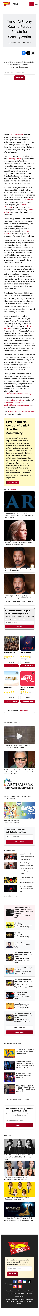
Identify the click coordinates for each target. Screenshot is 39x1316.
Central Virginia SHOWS (13, 902)
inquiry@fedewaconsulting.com (17, 405)
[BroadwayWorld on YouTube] (20, 1286)
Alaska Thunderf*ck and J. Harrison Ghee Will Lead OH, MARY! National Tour (18, 1157)
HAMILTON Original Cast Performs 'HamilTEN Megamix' (27, 880)
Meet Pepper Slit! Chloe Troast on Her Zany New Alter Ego (27, 856)
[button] (31, 4)
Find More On (18, 711)
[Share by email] (33, 53)
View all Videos (9, 896)
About (17, 1291)
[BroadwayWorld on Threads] (15, 1286)
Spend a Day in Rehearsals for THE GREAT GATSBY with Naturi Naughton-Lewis (26, 868)
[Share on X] (28, 53)
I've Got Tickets (11, 666)
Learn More (12, 482)
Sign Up (19, 78)
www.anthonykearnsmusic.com (21, 412)
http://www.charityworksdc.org (17, 393)
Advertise (9, 1291)
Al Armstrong (27, 200)
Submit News (11, 1293)
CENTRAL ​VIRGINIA (15, 4)
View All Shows (19, 1027)
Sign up (19, 1125)
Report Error (19, 1296)
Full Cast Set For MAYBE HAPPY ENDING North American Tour (17, 1178)
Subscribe (19, 842)
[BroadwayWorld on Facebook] (15, 1282)
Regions (21, 1293)
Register (20, 4)
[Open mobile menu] (36, 4)
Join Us (30, 1291)
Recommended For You (12, 1043)
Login (26, 4)
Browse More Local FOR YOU (19, 602)
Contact (23, 1291)
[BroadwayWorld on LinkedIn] (25, 1282)
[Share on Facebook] (24, 53)
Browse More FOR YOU (18, 1099)
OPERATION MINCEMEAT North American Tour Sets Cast (16, 1199)
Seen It (11, 662)
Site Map (29, 1293)
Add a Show (19, 1032)
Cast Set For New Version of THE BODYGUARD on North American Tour (18, 1219)
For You (13, 489)
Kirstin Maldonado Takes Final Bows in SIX (26, 888)
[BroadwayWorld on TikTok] (29, 1282)
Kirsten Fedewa (17, 400)
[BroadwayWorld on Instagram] (20, 1282)
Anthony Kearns (16, 135)
